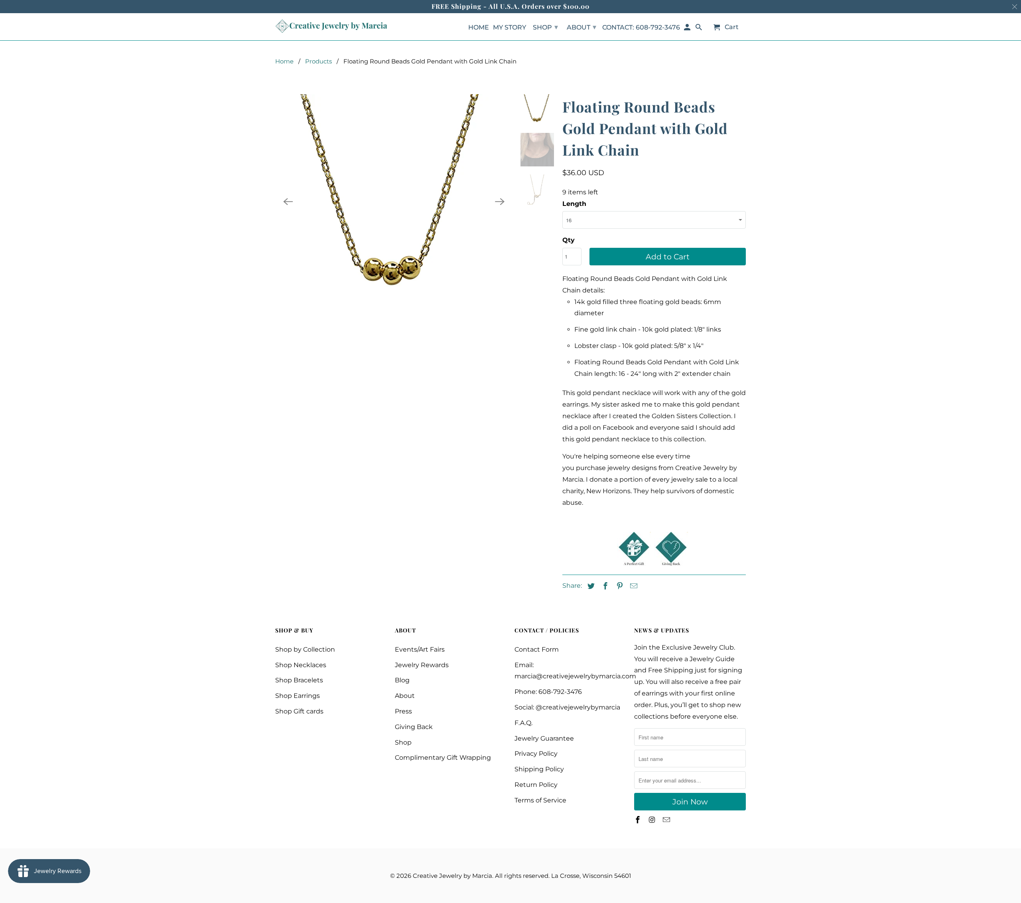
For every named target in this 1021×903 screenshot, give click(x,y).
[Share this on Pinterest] (618, 586)
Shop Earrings (297, 695)
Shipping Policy (539, 769)
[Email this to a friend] (632, 586)
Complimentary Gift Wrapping (443, 757)
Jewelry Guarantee (544, 738)
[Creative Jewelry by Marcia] (331, 26)
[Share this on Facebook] (604, 586)
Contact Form (536, 649)
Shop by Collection (305, 649)
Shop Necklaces (300, 665)
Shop (403, 742)
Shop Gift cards (299, 711)
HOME (478, 27)
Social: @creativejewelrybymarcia (567, 707)
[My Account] (688, 29)
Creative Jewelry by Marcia (452, 875)
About (405, 695)
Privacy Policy (536, 753)
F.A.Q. (523, 723)
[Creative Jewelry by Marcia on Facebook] (638, 820)
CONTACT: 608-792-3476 (641, 27)
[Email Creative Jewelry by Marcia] (667, 820)
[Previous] (288, 201)
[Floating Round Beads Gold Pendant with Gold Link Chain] (393, 201)
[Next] (500, 201)
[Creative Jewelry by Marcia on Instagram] (652, 820)
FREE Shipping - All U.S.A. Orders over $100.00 (510, 6)
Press (403, 711)
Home (284, 61)
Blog (402, 680)
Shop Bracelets (299, 680)
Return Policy (536, 784)
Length (574, 203)
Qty (568, 240)
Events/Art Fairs (420, 649)
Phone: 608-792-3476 (548, 692)
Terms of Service (540, 800)
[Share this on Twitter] (589, 586)
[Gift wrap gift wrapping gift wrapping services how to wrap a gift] (634, 563)
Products (318, 61)
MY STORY (509, 27)
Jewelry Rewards (422, 665)
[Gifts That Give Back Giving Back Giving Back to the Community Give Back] (671, 563)
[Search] (699, 29)
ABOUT (581, 27)
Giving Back (414, 727)
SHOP (545, 27)
